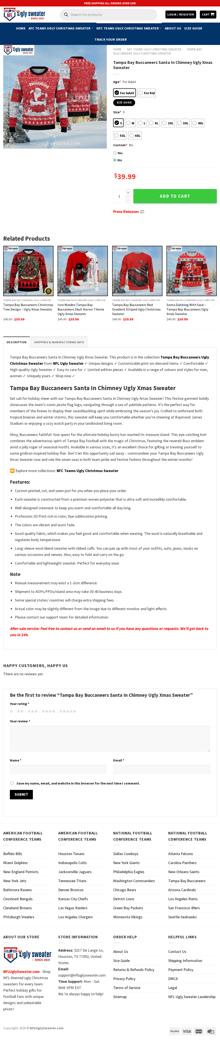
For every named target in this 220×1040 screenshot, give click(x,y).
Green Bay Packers (128, 907)
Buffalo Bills (12, 853)
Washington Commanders (134, 880)
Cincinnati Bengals (18, 898)
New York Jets (14, 880)
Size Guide (193, 28)
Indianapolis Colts (72, 862)
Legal (172, 987)
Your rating (19, 704)
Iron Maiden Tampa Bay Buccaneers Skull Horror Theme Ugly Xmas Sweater (81, 309)
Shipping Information (185, 960)
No (120, 160)
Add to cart (175, 196)
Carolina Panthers (182, 862)
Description (16, 342)
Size (117, 112)
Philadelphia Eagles (128, 871)
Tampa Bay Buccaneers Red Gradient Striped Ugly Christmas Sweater (136, 309)
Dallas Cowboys (125, 853)
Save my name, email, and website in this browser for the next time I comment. (78, 783)
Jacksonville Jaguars (75, 871)
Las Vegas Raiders (72, 907)
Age (117, 82)
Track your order (111, 39)
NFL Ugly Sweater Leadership (191, 996)
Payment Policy (180, 969)
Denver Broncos (71, 889)
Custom (120, 145)
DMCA (173, 978)
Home (21, 28)
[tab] (16, 342)
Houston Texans (71, 853)
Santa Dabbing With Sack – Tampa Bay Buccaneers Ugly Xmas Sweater (187, 309)
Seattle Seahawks (182, 916)
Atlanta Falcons (180, 853)
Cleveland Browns (17, 907)
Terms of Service (126, 987)
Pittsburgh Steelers (18, 916)
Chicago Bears (124, 889)
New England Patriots (20, 871)
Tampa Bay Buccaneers (187, 880)
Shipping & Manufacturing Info (59, 342)
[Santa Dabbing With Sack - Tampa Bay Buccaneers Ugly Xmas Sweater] (191, 271)
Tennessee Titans (72, 880)
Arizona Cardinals (182, 889)
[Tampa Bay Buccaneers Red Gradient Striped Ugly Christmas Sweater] (137, 271)
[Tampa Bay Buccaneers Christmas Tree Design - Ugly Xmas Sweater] (28, 271)
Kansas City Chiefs (73, 898)
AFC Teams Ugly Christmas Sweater (59, 28)
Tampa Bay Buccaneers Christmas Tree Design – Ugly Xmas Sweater (28, 307)
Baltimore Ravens (17, 889)
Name (15, 760)
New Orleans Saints (183, 871)
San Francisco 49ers (184, 907)
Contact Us (177, 951)
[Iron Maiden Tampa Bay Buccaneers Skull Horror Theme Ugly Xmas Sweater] (82, 271)
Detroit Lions (123, 898)
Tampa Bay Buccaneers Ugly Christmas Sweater (157, 51)
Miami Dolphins (15, 862)
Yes (120, 153)
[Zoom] (9, 143)
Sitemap (120, 996)
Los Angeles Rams (183, 898)
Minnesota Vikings (127, 916)
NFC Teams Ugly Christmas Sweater (127, 28)
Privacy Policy (124, 978)
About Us (173, 28)
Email (118, 760)
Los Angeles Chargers (75, 916)
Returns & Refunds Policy (133, 969)
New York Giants (126, 862)
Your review (20, 721)
